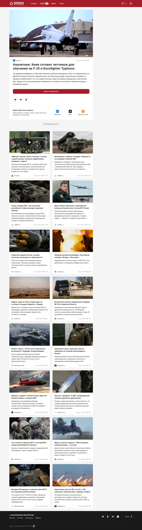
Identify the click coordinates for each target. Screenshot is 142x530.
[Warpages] (55, 365)
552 (90, 506)
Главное (34, 3)
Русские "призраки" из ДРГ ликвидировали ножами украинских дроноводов (72, 397)
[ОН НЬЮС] (12, 271)
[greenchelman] (14, 60)
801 (46, 318)
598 (46, 459)
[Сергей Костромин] (55, 175)
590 (90, 459)
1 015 (46, 271)
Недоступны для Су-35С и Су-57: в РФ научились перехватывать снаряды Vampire (72, 491)
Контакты (20, 518)
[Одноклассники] (108, 517)
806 (90, 271)
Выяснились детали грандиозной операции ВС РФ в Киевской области (72, 303)
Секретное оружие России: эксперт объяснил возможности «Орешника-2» (27, 256)
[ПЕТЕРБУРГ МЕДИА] (12, 365)
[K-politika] (55, 318)
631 (90, 365)
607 (90, 412)
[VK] (113, 517)
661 (46, 365)
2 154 (89, 175)
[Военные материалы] (16, 3)
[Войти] (131, 3)
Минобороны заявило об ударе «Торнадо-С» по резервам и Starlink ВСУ (72, 158)
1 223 (89, 225)
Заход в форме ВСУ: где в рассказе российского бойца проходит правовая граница (27, 208)
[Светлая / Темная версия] (124, 3)
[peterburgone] (12, 412)
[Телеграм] (103, 517)
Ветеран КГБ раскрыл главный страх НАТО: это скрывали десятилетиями (29, 491)
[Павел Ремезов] (12, 225)
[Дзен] (118, 517)
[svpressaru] (55, 271)
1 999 (46, 225)
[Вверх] (129, 517)
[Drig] (55, 412)
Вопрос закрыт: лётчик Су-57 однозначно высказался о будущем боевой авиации (28, 350)
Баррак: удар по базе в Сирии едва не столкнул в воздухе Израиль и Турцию (27, 303)
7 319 (46, 175)
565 (46, 506)
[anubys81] (12, 175)
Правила (38, 518)
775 (90, 318)
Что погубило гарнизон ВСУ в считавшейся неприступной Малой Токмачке (28, 444)
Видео (53, 3)
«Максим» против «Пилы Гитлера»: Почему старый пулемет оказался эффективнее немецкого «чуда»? (29, 159)
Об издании (29, 518)
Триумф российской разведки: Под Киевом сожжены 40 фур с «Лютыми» (71, 256)
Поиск (61, 3)
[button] (15, 99)
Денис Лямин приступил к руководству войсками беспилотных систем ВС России (71, 207)
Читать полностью (51, 91)
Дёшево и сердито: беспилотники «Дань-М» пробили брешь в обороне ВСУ (29, 397)
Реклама (12, 518)
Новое (44, 3)
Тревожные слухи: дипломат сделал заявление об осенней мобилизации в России (69, 351)
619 (46, 412)
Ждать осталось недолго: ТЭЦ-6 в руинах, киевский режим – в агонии (71, 444)
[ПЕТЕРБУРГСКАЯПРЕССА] (12, 506)
